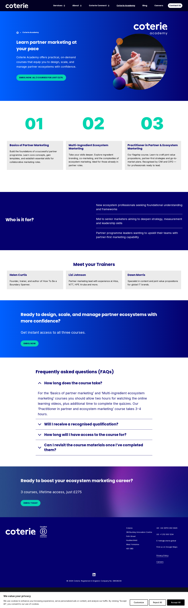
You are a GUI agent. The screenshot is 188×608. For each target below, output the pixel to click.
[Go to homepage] (17, 5)
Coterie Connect (98, 5)
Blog (144, 5)
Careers (158, 5)
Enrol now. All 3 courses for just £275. (41, 77)
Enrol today (31, 503)
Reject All (157, 602)
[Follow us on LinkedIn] (94, 574)
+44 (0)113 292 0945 (168, 528)
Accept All (176, 602)
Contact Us (175, 5)
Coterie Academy (126, 5)
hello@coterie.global (167, 541)
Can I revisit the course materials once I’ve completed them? (93, 447)
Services (57, 5)
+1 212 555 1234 (167, 534)
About (75, 5)
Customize (139, 602)
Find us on (166, 547)
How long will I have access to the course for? (85, 434)
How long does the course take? (73, 383)
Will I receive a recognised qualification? (81, 424)
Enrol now (30, 343)
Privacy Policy (162, 555)
